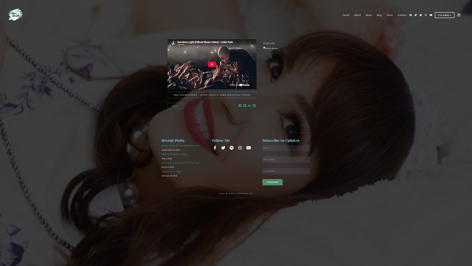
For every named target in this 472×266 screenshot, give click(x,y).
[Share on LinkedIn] (249, 106)
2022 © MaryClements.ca (236, 193)
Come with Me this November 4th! (181, 145)
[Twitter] (415, 15)
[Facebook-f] (215, 147)
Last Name (268, 166)
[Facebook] (410, 15)
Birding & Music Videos (174, 154)
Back (175, 106)
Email (265, 142)
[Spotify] (421, 15)
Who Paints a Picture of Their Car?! (181, 163)
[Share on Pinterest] (254, 106)
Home (346, 15)
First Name (268, 154)
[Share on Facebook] (240, 106)
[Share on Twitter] (245, 106)
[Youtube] (431, 15)
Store (390, 15)
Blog (379, 15)
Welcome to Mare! (172, 171)
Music (369, 15)
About (357, 15)
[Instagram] (426, 15)
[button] (444, 15)
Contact (402, 15)
